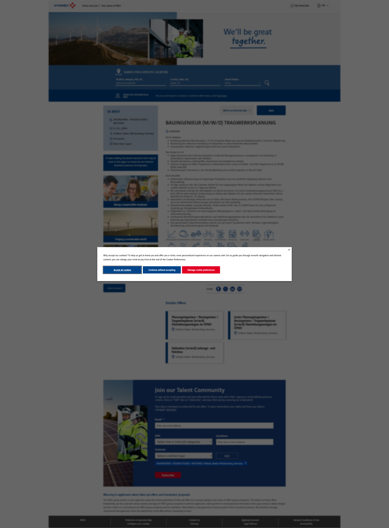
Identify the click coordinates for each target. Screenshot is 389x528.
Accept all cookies (122, 269)
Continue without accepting (161, 269)
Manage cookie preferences (201, 269)
